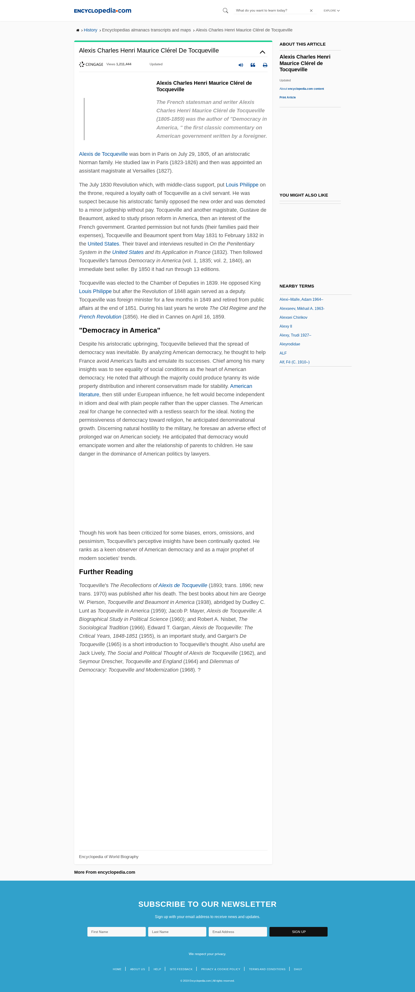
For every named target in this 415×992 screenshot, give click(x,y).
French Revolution (100, 317)
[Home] (102, 10)
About (302, 88)
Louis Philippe (242, 185)
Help (157, 969)
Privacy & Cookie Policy (220, 969)
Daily (298, 969)
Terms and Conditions (267, 969)
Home (117, 969)
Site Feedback (181, 969)
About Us (137, 969)
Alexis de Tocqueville (103, 154)
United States (103, 244)
